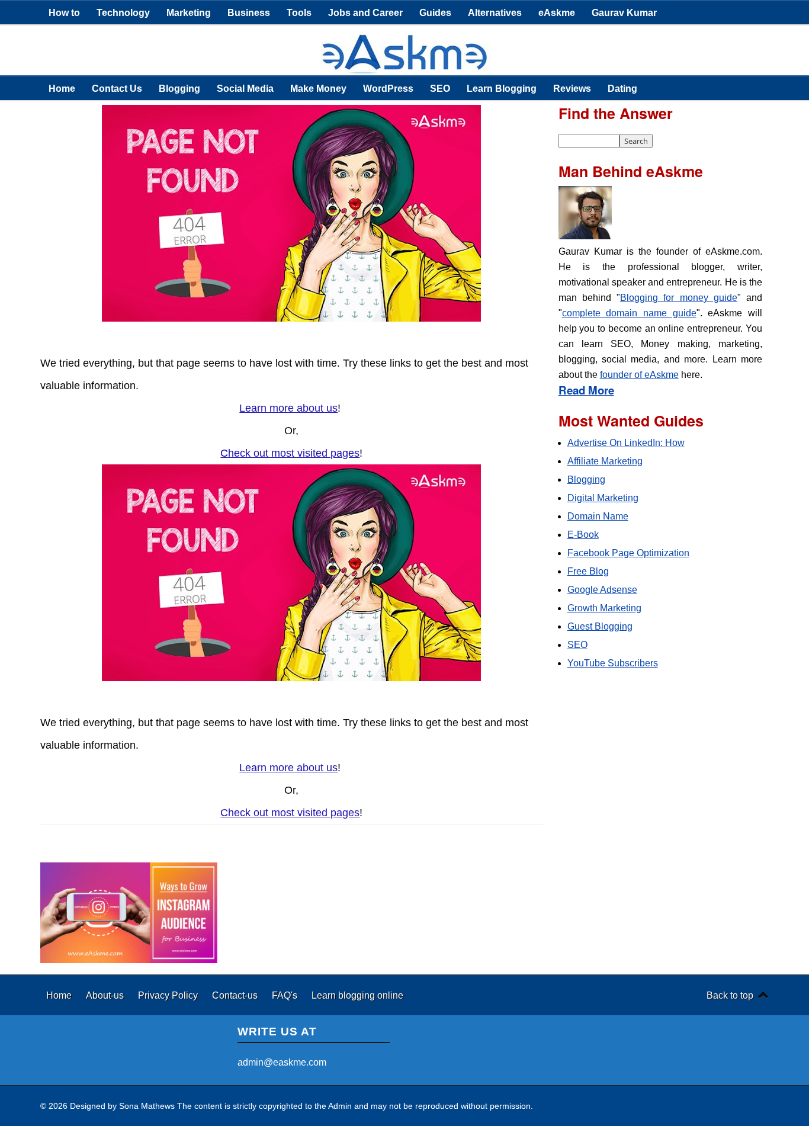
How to (64, 12)
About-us (106, 995)
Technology (123, 12)
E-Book (583, 535)
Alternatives (495, 12)
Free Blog (588, 571)
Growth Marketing (604, 608)
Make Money (318, 88)
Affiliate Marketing (605, 461)
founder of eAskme (639, 375)
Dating (622, 88)
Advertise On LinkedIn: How (626, 443)
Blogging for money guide (678, 298)
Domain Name (597, 516)
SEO (440, 88)
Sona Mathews (147, 1106)
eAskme (556, 12)
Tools (299, 12)
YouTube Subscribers (612, 663)
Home (62, 88)
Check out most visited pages (289, 453)
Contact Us (117, 88)
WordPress (388, 88)
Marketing (188, 12)
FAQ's (286, 995)
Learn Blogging (502, 88)
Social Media (245, 88)
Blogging (179, 88)
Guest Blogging (600, 626)
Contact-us (236, 995)
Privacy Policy (169, 995)
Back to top (730, 995)
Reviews (572, 88)
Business (248, 12)
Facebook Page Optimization (628, 553)
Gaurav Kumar (624, 12)
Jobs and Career (365, 12)
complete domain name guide (629, 313)
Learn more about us (288, 408)
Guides (435, 12)
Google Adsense (602, 590)
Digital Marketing (602, 498)
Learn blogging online (357, 995)
